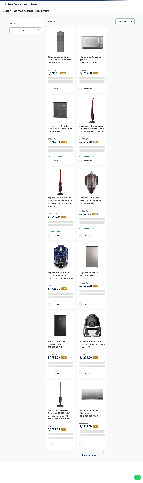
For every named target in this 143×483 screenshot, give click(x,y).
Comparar (55, 214)
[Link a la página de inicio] (4, 4)
